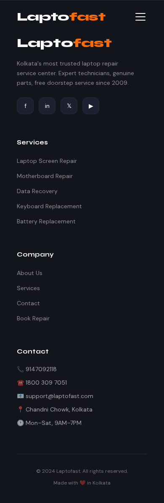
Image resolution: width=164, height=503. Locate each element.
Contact (28, 303)
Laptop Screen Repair (47, 161)
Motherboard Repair (45, 176)
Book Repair (33, 318)
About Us (29, 273)
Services (28, 288)
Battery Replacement (46, 221)
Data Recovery (37, 191)
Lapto (61, 17)
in (47, 106)
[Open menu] (140, 16)
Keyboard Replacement (49, 206)
